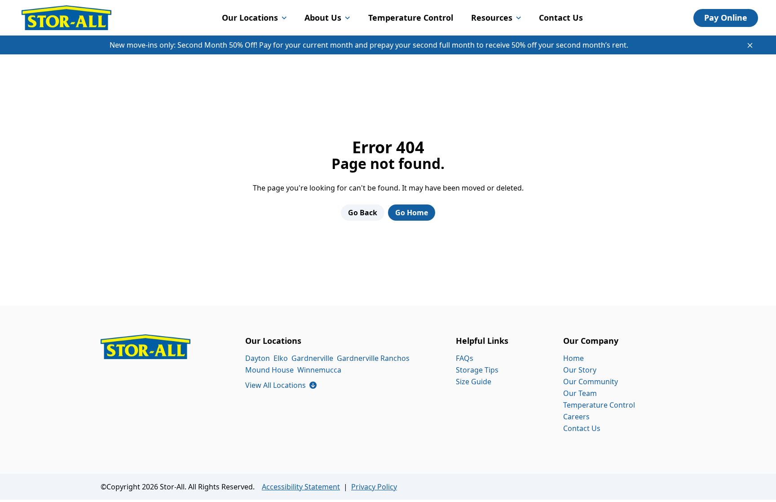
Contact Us (561, 17)
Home (573, 358)
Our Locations (250, 17)
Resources (491, 17)
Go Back (362, 213)
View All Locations (281, 385)
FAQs (464, 358)
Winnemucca (319, 370)
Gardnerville (312, 358)
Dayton (257, 358)
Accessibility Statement (301, 487)
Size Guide (473, 381)
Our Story (579, 370)
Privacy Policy (374, 487)
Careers (576, 417)
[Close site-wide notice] (750, 45)
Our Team (580, 393)
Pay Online (725, 17)
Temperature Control (410, 17)
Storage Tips (477, 370)
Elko (280, 358)
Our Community (590, 381)
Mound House (269, 370)
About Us (322, 17)
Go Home (411, 213)
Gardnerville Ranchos (373, 358)
